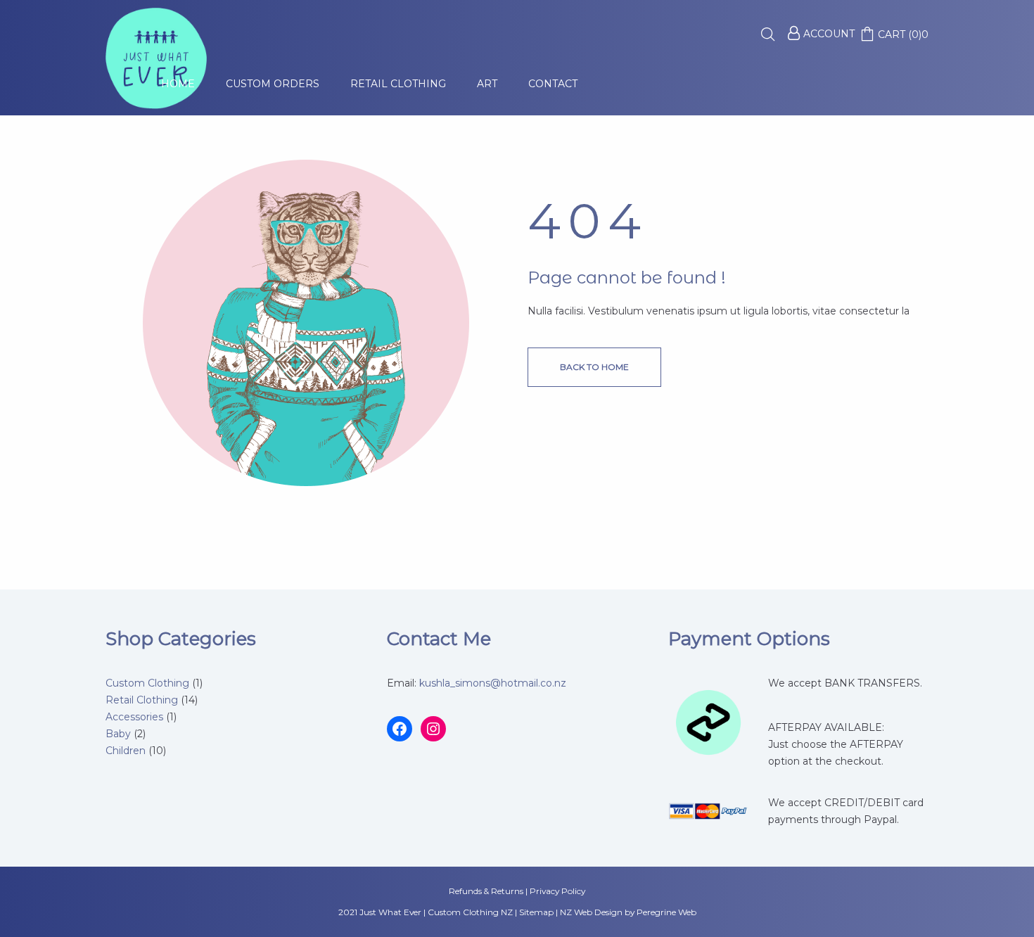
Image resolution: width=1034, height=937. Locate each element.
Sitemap (536, 912)
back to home (594, 367)
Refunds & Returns (486, 891)
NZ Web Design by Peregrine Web (628, 912)
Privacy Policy (557, 891)
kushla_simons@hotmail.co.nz (492, 683)
